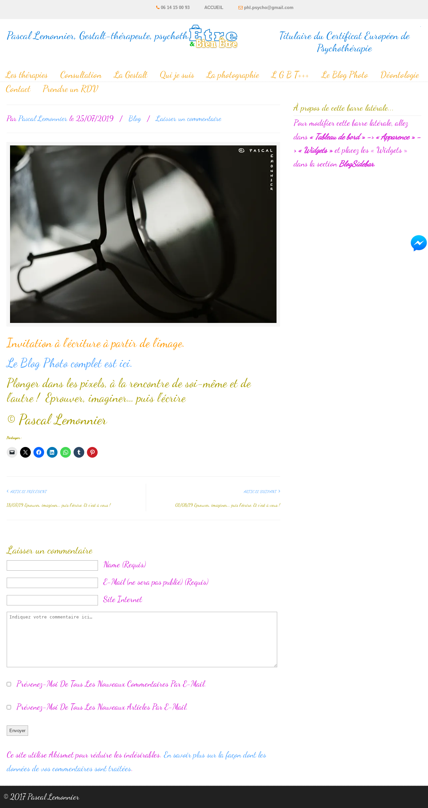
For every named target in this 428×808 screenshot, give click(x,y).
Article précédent (27, 491)
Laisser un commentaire (188, 118)
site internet (122, 599)
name (124, 564)
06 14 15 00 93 (175, 7)
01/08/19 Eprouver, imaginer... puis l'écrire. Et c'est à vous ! (227, 505)
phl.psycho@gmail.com (269, 7)
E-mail (155, 582)
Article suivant (261, 491)
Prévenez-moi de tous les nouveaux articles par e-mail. (102, 707)
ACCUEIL (213, 7)
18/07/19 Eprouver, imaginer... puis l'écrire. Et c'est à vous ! (59, 505)
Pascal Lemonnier (42, 118)
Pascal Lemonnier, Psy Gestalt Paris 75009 (214, 35)
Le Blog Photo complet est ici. (70, 363)
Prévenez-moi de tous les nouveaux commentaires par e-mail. (111, 684)
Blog (134, 118)
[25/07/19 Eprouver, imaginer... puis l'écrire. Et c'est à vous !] (143, 234)
